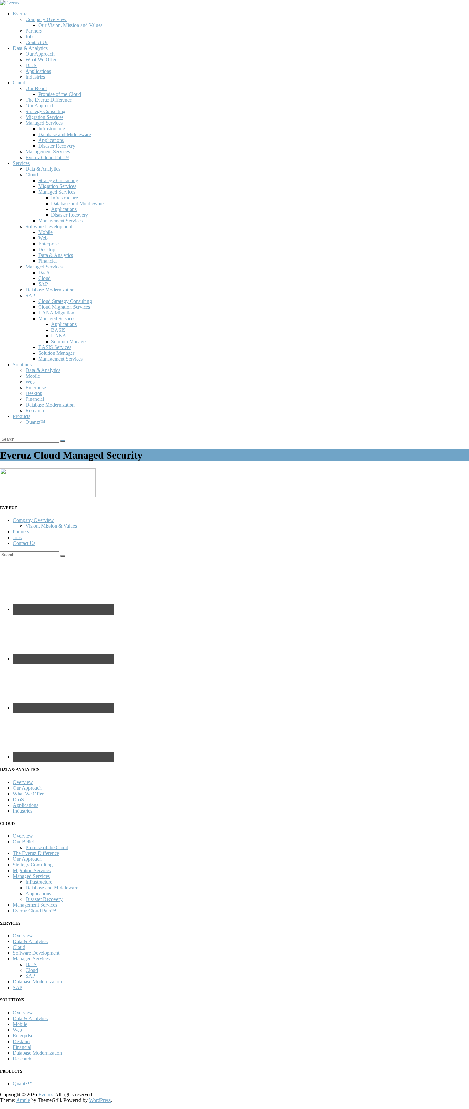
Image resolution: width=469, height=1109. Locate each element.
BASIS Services (54, 347)
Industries (35, 77)
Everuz (20, 13)
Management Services (48, 151)
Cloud (19, 82)
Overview (23, 782)
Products (21, 416)
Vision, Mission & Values (51, 526)
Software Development (49, 226)
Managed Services (44, 123)
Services (21, 163)
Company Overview (46, 19)
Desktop (46, 249)
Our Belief (36, 88)
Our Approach (40, 54)
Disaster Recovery (56, 146)
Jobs (30, 36)
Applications (38, 71)
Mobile (45, 232)
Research (35, 410)
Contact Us (37, 42)
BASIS (58, 330)
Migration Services (44, 117)
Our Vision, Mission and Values (70, 25)
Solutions (22, 364)
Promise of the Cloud (59, 94)
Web (43, 238)
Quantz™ (35, 422)
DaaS (31, 65)
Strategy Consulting (45, 111)
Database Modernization (50, 289)
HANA (58, 335)
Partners (34, 31)
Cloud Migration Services (64, 307)
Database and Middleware (64, 134)
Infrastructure (51, 128)
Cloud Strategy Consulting (65, 301)
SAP (43, 284)
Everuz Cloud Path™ (47, 157)
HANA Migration (56, 312)
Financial (47, 261)
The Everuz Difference (49, 100)
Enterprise (48, 243)
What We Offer (41, 59)
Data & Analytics (30, 48)
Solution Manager (69, 341)
